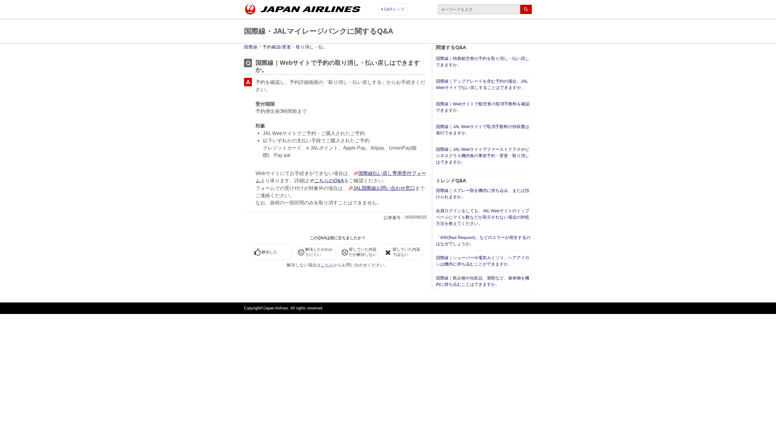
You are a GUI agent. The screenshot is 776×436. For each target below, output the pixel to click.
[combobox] (479, 9)
